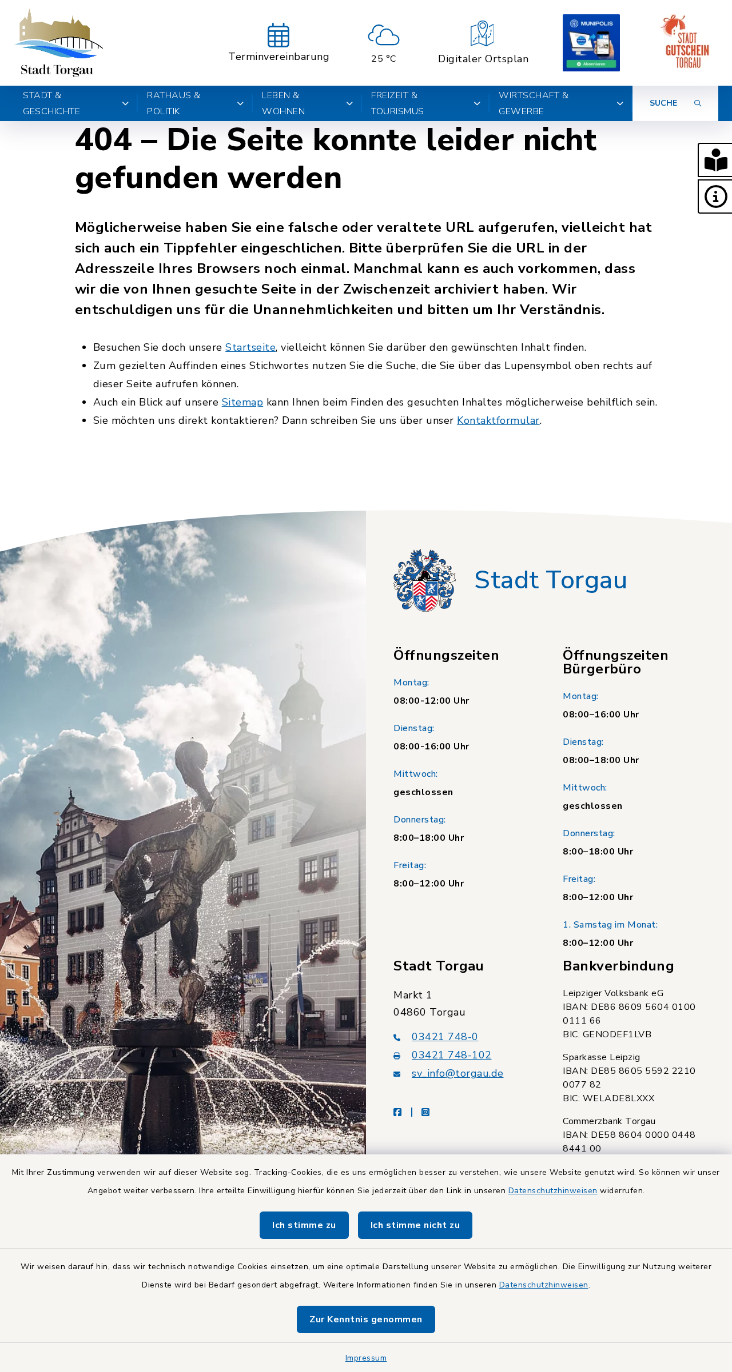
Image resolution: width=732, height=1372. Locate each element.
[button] (715, 160)
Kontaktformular (498, 420)
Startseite (250, 347)
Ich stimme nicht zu (415, 1225)
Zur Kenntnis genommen (366, 1319)
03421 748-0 (445, 1037)
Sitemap (243, 402)
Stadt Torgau (550, 580)
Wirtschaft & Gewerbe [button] (533, 103)
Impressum (366, 1358)
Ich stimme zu (304, 1225)
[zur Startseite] (58, 43)
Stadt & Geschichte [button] (51, 103)
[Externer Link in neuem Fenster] (591, 42)
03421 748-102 (452, 1055)
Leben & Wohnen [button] (283, 103)
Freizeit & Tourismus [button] (397, 103)
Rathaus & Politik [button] (174, 103)
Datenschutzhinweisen (553, 1190)
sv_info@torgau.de (458, 1073)
